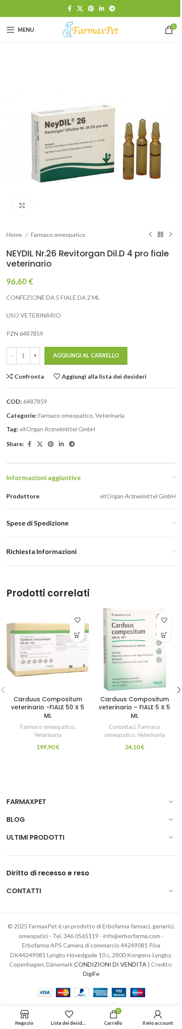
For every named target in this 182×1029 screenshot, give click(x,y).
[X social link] (79, 8)
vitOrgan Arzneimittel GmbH (57, 429)
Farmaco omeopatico (58, 234)
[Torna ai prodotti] (160, 235)
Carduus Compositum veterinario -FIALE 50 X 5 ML (47, 707)
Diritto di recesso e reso (47, 873)
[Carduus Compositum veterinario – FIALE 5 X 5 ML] (134, 649)
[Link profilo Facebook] (69, 8)
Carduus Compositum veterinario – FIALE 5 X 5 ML (134, 707)
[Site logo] (91, 29)
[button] (77, 634)
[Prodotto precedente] (150, 235)
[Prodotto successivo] (170, 235)
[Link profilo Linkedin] (102, 8)
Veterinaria (109, 415)
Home (14, 234)
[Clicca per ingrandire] (22, 205)
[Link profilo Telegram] (112, 8)
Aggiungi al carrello (86, 355)
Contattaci (122, 726)
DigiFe (91, 973)
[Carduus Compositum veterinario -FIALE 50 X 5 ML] (47, 649)
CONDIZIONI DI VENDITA (110, 964)
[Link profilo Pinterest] (91, 8)
